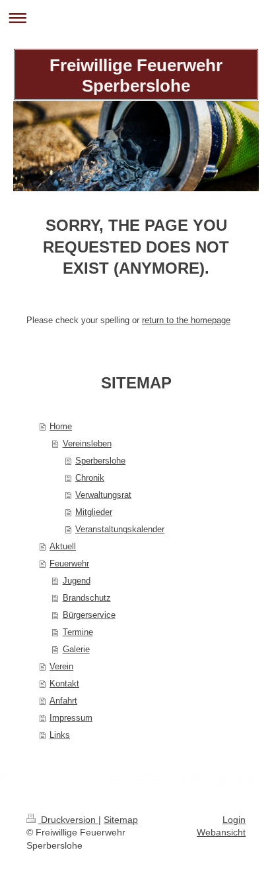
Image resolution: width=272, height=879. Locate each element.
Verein (61, 666)
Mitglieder (93, 512)
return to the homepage (186, 320)
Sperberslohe (100, 461)
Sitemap (121, 819)
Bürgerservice (89, 615)
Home (61, 426)
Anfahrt (63, 701)
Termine (78, 632)
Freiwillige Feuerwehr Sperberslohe (136, 75)
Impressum (71, 718)
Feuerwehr (69, 563)
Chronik (89, 478)
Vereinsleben (87, 443)
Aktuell (63, 546)
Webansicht (221, 832)
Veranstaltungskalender (119, 529)
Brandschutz (87, 598)
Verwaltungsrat (103, 495)
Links (60, 735)
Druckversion (68, 819)
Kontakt (64, 683)
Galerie (76, 649)
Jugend (76, 581)
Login (234, 819)
